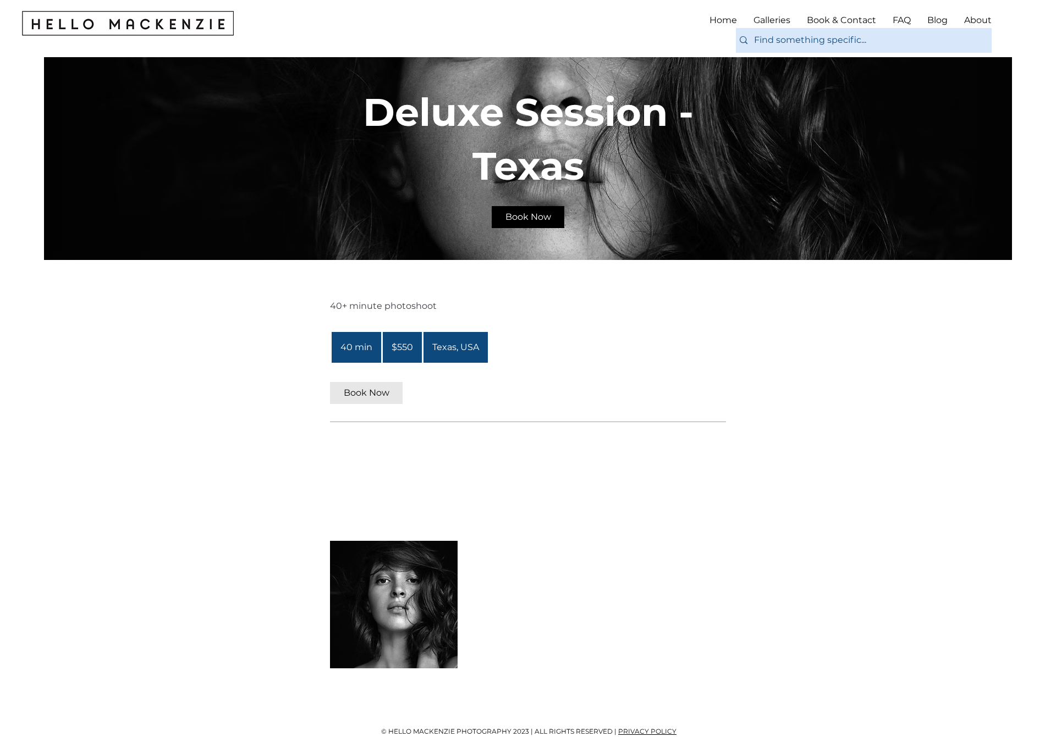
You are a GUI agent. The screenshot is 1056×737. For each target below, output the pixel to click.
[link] (528, 217)
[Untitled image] (394, 604)
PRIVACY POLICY (647, 731)
